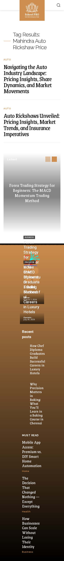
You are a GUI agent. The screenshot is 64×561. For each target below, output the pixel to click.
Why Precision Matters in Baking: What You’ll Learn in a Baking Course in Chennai (37, 403)
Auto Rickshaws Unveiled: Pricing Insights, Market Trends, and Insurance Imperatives (31, 125)
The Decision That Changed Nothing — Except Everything (30, 492)
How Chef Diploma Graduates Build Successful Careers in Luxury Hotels (37, 359)
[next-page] (54, 159)
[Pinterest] (28, 279)
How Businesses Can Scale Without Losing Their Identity (31, 532)
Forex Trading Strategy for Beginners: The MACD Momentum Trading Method (32, 193)
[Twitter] (36, 279)
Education (29, 262)
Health (26, 511)
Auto (7, 59)
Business (29, 237)
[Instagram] (35, 270)
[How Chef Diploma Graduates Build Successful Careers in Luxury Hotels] (32, 314)
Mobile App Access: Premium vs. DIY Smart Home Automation (31, 454)
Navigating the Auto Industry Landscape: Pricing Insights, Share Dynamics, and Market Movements (28, 79)
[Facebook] (27, 270)
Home (25, 471)
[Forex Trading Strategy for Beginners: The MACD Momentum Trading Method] (32, 294)
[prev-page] (47, 159)
